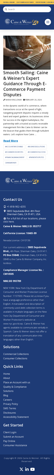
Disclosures (9, 412)
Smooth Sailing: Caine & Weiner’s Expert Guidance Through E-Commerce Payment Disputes (25, 83)
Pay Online (9, 441)
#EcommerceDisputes (14, 152)
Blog (5, 395)
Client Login (9, 432)
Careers (7, 399)
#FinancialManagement (14, 157)
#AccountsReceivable (14, 147)
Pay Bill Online (9, 2)
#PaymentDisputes (36, 157)
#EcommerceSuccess (36, 152)
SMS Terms (9, 408)
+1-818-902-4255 (16, 206)
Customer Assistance (25, 2)
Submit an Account (13, 436)
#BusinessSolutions (36, 147)
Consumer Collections (15, 358)
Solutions (8, 391)
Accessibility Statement (16, 417)
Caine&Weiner (10, 163)
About (6, 378)
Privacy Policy (10, 404)
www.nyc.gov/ (13, 323)
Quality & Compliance (15, 386)
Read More (10, 141)
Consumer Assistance (15, 445)
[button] (48, 22)
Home (6, 373)
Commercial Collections (16, 354)
